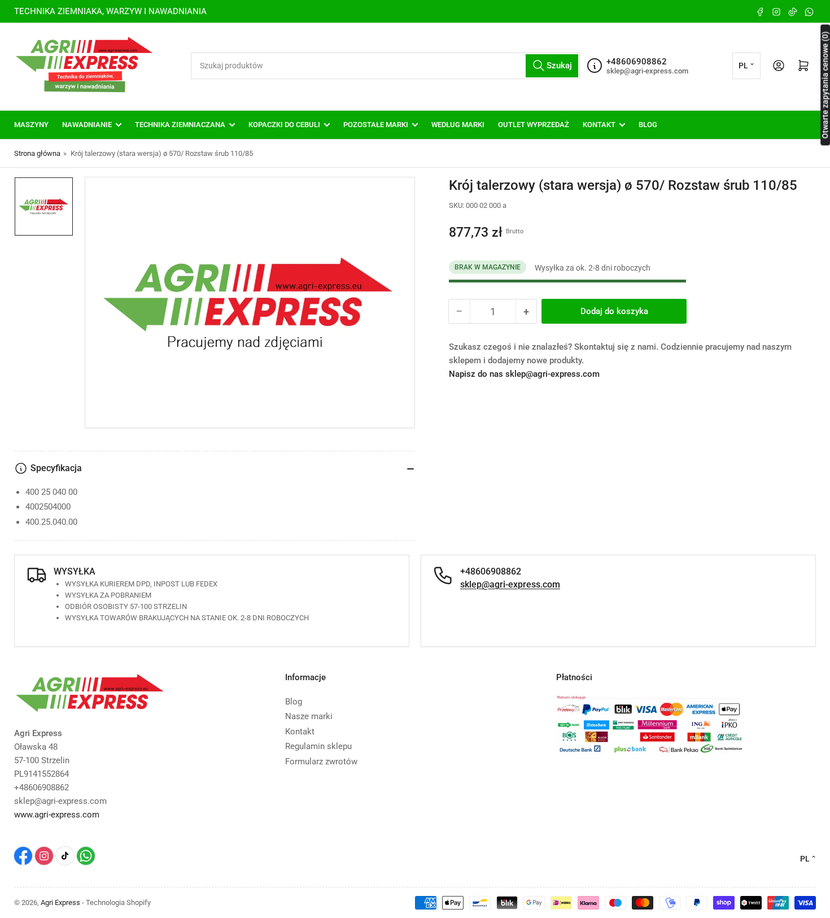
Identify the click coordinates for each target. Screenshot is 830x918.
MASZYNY (31, 124)
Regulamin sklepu (318, 746)
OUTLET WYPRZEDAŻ (533, 124)
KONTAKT (599, 124)
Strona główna (37, 153)
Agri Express (60, 902)
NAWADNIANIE (87, 124)
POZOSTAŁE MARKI (375, 124)
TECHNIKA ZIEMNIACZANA (180, 124)
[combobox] (385, 66)
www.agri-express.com (56, 815)
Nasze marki (309, 716)
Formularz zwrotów (321, 761)
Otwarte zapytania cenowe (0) (824, 84)
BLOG (648, 124)
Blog (293, 702)
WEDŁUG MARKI (457, 124)
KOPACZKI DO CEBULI (284, 124)
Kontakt (299, 731)
